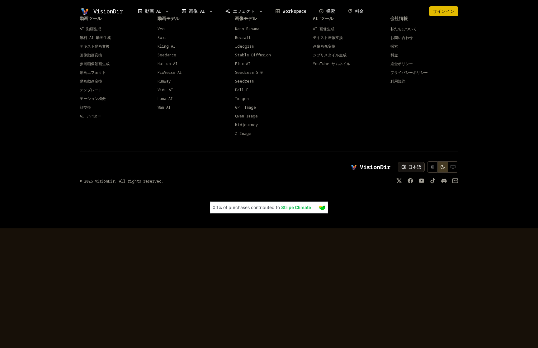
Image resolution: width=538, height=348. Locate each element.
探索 (330, 11)
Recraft (243, 37)
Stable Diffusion (253, 55)
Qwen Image (246, 116)
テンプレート (91, 90)
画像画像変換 (324, 46)
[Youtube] (421, 181)
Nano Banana (247, 28)
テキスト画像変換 (328, 37)
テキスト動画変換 (95, 46)
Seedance (167, 55)
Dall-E (241, 90)
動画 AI (153, 11)
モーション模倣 (93, 98)
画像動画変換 (91, 55)
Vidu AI (165, 90)
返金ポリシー (401, 63)
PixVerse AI (170, 72)
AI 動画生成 (90, 28)
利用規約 (397, 81)
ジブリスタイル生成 (330, 55)
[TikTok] (433, 181)
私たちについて (403, 28)
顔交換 (85, 107)
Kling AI (166, 46)
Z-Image (243, 133)
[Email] (455, 181)
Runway (164, 81)
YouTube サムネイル (331, 63)
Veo (161, 28)
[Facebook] (410, 181)
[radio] (432, 167)
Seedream (244, 81)
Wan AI (164, 107)
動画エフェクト (93, 72)
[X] (399, 181)
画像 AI (197, 11)
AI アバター (90, 116)
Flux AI (242, 63)
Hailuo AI (167, 63)
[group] (442, 167)
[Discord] (444, 181)
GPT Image (245, 107)
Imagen (242, 98)
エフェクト (244, 11)
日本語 (414, 167)
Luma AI (165, 98)
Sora (162, 37)
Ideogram (244, 46)
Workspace (294, 11)
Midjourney (246, 124)
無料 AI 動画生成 (95, 37)
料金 (359, 11)
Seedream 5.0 (248, 72)
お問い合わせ (401, 37)
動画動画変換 (91, 81)
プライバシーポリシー (409, 72)
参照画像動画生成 (95, 63)
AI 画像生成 (323, 28)
